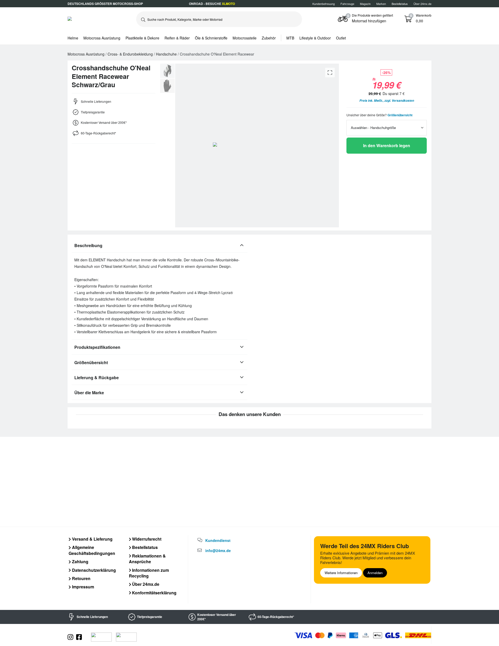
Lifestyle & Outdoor (315, 37)
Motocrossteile (245, 37)
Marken (381, 4)
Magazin (365, 4)
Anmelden (375, 572)
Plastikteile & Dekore (142, 37)
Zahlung (79, 562)
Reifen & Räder (177, 37)
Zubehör (269, 37)
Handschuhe (167, 54)
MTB (290, 37)
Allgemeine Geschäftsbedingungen (92, 550)
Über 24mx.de (422, 4)
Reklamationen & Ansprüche (147, 559)
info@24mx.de (218, 550)
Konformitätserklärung (153, 593)
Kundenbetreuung (323, 4)
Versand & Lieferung (92, 539)
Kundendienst (218, 540)
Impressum (82, 587)
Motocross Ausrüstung (101, 37)
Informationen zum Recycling (149, 573)
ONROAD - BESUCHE (212, 3)
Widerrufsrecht (146, 539)
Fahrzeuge (347, 4)
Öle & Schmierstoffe (211, 37)
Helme (73, 37)
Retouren (80, 578)
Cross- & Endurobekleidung (131, 54)
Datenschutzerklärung (93, 570)
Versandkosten (403, 100)
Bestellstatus (144, 547)
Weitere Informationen (341, 572)
